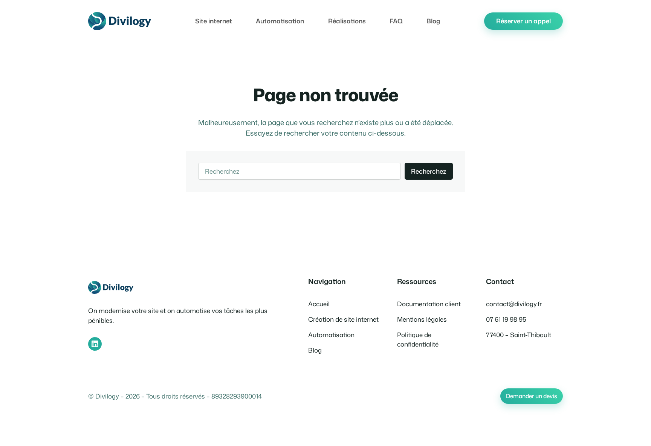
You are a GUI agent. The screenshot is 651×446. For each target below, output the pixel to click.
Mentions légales (422, 319)
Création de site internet (343, 319)
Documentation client (429, 303)
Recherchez (428, 171)
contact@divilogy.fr (514, 303)
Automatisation (331, 334)
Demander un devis (531, 396)
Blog (315, 350)
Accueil (319, 303)
